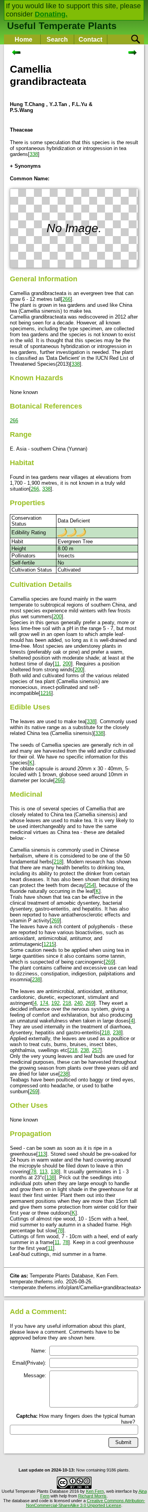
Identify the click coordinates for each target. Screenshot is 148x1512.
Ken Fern (95, 1491)
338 (34, 154)
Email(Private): (29, 1363)
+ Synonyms (25, 166)
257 (96, 1050)
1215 (48, 944)
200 (57, 616)
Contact (90, 39)
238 (36, 979)
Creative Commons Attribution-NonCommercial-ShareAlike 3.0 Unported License (85, 1503)
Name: (38, 1351)
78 (33, 1172)
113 (42, 1154)
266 (66, 299)
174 (44, 1003)
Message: (35, 1375)
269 (55, 921)
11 (57, 664)
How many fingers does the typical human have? (75, 1419)
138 (55, 1172)
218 (58, 862)
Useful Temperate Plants (61, 25)
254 (90, 885)
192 (55, 1003)
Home (23, 39)
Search (57, 39)
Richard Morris (92, 1496)
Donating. (51, 14)
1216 (45, 693)
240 (78, 1003)
